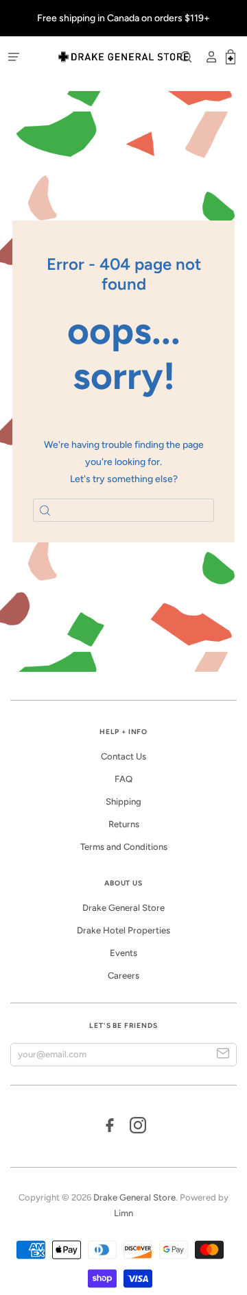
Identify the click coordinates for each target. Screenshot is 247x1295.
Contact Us (123, 756)
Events (123, 953)
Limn (123, 1213)
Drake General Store (123, 908)
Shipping (123, 801)
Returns (123, 824)
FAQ (123, 779)
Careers (123, 975)
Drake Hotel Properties (123, 930)
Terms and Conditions (123, 847)
